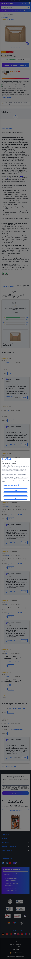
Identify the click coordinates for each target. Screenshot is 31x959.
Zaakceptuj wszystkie (15, 498)
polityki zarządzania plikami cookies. (11, 485)
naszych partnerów (19, 484)
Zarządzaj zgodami (15, 490)
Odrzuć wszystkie (15, 494)
